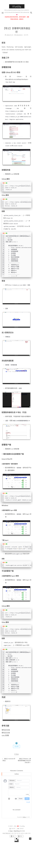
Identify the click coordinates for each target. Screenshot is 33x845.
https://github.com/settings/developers (16, 79)
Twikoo (24, 817)
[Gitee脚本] (30, 195)
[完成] (30, 697)
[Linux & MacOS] (30, 459)
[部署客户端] (30, 444)
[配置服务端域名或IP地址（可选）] (30, 412)
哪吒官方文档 (6, 730)
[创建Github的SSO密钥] (30, 72)
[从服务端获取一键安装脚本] (30, 464)
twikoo (17, 774)
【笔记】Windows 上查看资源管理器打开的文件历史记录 (24, 760)
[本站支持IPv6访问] (20, 836)
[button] (2, 12)
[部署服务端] (30, 67)
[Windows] (30, 505)
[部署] (30, 559)
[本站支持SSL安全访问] (13, 836)
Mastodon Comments (16, 770)
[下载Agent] (30, 540)
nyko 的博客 (5, 735)
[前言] (30, 42)
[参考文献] (30, 725)
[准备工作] (30, 57)
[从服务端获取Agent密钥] (30, 510)
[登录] (30, 281)
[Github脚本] (30, 179)
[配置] (30, 211)
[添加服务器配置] (30, 361)
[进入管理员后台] (30, 332)
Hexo (11, 831)
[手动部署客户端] (30, 571)
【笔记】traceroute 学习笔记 (8, 759)
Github (5, 52)
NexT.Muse (17, 831)
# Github (16, 754)
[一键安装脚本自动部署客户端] (30, 454)
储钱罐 (16, 746)
